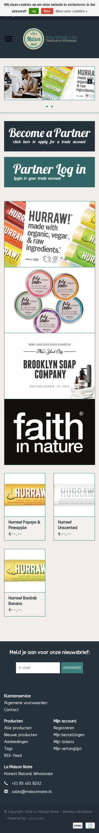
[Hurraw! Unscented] (74, 494)
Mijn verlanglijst (68, 748)
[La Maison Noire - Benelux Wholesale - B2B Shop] (58, 38)
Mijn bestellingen (69, 735)
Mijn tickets (64, 741)
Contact (11, 709)
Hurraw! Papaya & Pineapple (24, 525)
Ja (34, 11)
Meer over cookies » (71, 11)
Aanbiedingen (16, 741)
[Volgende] (89, 81)
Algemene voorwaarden (25, 703)
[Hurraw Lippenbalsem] (49, 83)
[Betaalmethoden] (77, 825)
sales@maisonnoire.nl (32, 791)
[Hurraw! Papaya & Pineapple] (24, 494)
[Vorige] (9, 81)
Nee (47, 11)
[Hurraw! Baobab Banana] (24, 570)
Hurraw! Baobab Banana (23, 601)
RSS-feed (13, 755)
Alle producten (18, 728)
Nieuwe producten (20, 735)
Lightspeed (35, 818)
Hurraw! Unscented (67, 525)
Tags (8, 748)
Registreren (64, 728)
